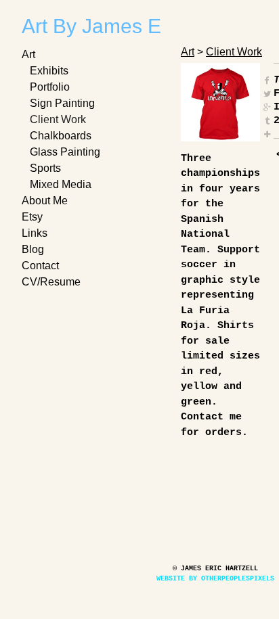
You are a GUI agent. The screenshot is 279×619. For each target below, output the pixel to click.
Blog (33, 249)
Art (28, 54)
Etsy (32, 217)
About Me (45, 200)
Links (34, 233)
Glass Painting (65, 152)
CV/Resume (51, 282)
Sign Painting (62, 103)
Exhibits (49, 70)
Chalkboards (60, 135)
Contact (40, 265)
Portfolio (50, 87)
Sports (45, 168)
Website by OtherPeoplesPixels (215, 578)
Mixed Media (60, 184)
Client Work (58, 119)
